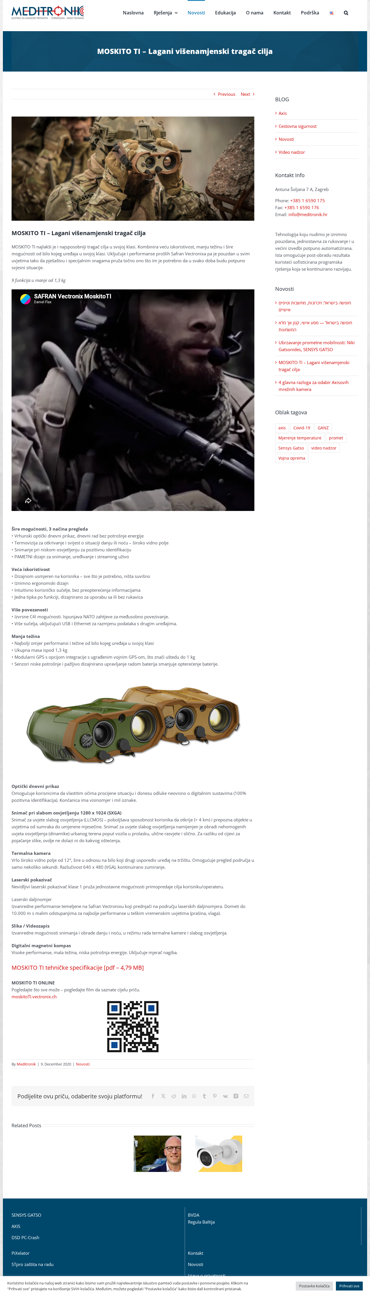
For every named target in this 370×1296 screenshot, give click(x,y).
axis (282, 427)
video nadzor (323, 448)
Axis (283, 113)
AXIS (16, 1226)
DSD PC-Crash (25, 1237)
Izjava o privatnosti (206, 1275)
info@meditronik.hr (308, 214)
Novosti (83, 1064)
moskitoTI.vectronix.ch (34, 996)
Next (245, 94)
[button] (346, 12)
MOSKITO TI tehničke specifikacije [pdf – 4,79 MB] (78, 967)
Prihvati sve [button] (349, 1285)
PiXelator (20, 1253)
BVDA (193, 1215)
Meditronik (26, 1064)
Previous (226, 94)
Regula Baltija (201, 1222)
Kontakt (195, 1253)
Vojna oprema (291, 458)
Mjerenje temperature (299, 438)
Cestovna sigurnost (298, 126)
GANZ (323, 427)
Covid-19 (301, 427)
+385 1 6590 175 (307, 200)
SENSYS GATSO (26, 1215)
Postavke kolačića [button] (314, 1285)
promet (336, 438)
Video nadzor (292, 152)
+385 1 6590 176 (301, 207)
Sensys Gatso (291, 448)
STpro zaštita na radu (32, 1264)
